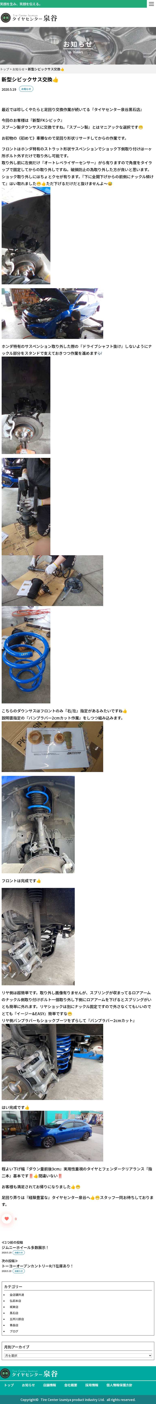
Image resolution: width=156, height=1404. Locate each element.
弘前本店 (15, 1301)
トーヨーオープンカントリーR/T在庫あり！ (38, 1265)
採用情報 (91, 1384)
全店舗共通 (17, 1295)
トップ (9, 1384)
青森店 (14, 1325)
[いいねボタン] (7, 1219)
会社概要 (70, 1384)
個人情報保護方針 (119, 1384)
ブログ (14, 1331)
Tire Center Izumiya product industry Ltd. (73, 1399)
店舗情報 (49, 1384)
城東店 (14, 1307)
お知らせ (26, 89)
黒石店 (14, 1313)
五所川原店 (17, 1319)
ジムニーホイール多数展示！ (25, 1247)
